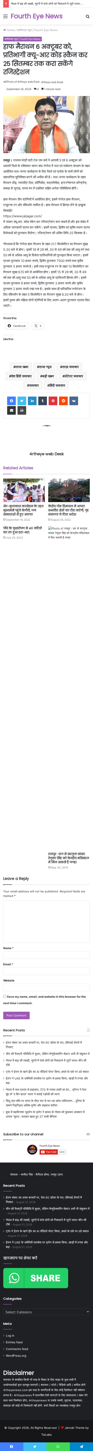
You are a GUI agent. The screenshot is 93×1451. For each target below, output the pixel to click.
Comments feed (17, 1349)
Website (8, 980)
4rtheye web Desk (52, 82)
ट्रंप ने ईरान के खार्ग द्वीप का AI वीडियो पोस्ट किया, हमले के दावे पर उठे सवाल (47, 1071)
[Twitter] (22, 401)
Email (8, 964)
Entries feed (14, 1342)
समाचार (34, 385)
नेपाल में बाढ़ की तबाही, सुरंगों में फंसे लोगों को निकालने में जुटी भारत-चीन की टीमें (52, 3)
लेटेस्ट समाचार (74, 376)
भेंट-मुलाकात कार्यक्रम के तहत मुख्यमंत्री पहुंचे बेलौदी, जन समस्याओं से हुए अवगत (23, 510)
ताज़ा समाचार (70, 367)
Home (10, 30)
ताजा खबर (22, 367)
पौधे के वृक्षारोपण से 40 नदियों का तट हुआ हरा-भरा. (22, 530)
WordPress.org (16, 1355)
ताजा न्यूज (45, 367)
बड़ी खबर (48, 376)
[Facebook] (11, 401)
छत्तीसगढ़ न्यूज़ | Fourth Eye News (37, 30)
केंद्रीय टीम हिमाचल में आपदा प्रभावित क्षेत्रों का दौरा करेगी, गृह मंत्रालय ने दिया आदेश (68, 510)
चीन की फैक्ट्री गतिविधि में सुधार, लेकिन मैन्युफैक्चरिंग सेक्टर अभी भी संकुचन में (48, 1054)
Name (8, 948)
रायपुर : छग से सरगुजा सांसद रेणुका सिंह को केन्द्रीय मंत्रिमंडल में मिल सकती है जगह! (68, 858)
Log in (10, 1335)
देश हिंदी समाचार (21, 376)
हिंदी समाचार (57, 385)
